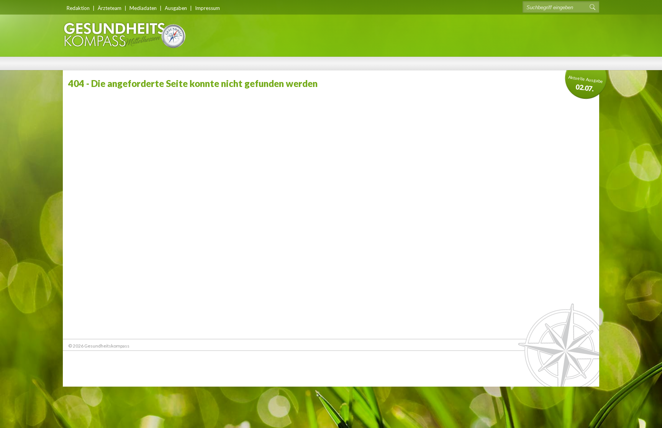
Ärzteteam (109, 8)
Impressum (207, 8)
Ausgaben (176, 8)
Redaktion (78, 8)
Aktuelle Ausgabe (585, 83)
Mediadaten (143, 8)
